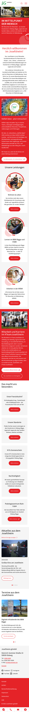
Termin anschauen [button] (8, 636)
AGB (3, 700)
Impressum (5, 692)
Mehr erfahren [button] (14, 209)
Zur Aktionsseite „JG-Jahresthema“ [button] (13, 159)
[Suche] (21, 3)
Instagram (16, 670)
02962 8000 (7, 658)
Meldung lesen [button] (7, 578)
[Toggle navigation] (25, 3)
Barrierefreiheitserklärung (9, 689)
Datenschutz (5, 696)
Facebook (7, 670)
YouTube (6, 673)
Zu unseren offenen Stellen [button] (11, 370)
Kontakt (4, 666)
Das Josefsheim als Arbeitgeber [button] (12, 376)
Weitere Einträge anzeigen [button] (9, 537)
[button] (3, 709)
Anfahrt (4, 685)
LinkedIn (15, 673)
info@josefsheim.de (11, 662)
